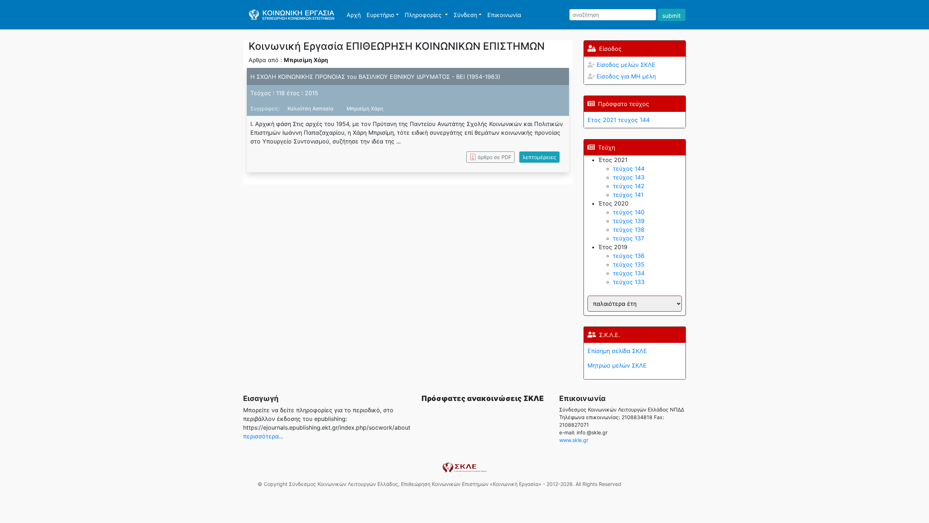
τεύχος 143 (628, 177)
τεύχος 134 (628, 273)
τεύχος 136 (628, 255)
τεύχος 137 (628, 238)
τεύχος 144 (628, 168)
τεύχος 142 (628, 186)
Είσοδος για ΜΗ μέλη (626, 76)
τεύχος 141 (628, 194)
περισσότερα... (263, 436)
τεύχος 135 (628, 264)
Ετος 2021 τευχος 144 (619, 119)
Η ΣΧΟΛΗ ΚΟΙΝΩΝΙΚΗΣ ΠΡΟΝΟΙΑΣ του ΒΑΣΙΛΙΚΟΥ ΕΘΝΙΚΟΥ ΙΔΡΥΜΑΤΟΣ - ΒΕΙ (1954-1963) (375, 76)
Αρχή (355, 15)
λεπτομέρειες (539, 157)
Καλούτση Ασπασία (311, 108)
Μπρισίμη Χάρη (365, 108)
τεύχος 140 (628, 212)
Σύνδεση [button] (465, 15)
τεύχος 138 (628, 229)
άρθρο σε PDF (494, 157)
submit (671, 15)
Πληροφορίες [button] (424, 15)
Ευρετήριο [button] (380, 15)
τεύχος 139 (628, 220)
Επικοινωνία (504, 15)
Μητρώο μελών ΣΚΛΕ (617, 365)
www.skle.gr (573, 440)
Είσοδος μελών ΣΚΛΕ (626, 64)
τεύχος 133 (628, 281)
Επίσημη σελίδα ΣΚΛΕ (617, 350)
